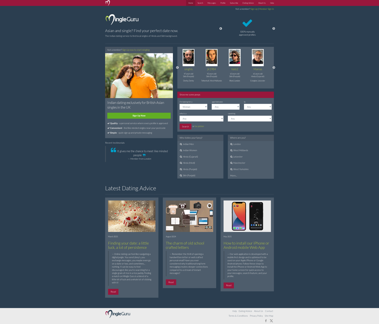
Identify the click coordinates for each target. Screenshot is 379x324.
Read (113, 291)
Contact (269, 311)
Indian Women (189, 150)
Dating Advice (248, 3)
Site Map (269, 315)
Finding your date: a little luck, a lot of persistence (128, 245)
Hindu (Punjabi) (189, 169)
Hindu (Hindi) (188, 162)
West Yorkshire (241, 169)
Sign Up (253, 9)
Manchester (239, 162)
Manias (237, 69)
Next (273, 28)
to (244, 102)
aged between (217, 102)
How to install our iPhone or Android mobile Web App (246, 245)
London (237, 144)
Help (272, 3)
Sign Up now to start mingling (136, 49)
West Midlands (240, 150)
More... (233, 175)
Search (200, 3)
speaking (231, 113)
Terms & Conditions (238, 315)
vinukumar (260, 69)
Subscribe (234, 3)
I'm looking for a (186, 102)
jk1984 (191, 69)
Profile (222, 3)
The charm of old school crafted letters (185, 245)
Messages (212, 3)
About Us (262, 3)
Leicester (238, 156)
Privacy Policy (256, 315)
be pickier (199, 126)
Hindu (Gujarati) (190, 156)
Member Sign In (266, 9)
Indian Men (188, 144)
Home (190, 3)
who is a (183, 113)
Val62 (214, 69)
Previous (220, 28)
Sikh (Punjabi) (188, 175)
